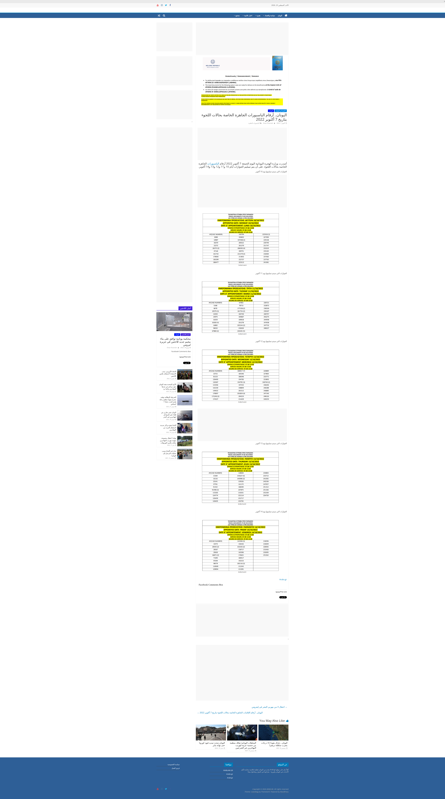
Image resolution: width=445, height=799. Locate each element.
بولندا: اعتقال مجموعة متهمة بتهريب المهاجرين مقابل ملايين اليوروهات (168, 440)
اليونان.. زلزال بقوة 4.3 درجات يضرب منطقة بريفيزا (274, 744)
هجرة (258, 15)
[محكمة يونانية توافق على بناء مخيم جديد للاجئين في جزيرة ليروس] (174, 313)
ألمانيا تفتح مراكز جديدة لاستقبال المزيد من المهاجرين (168, 427)
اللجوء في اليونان (281, 111)
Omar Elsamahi (268, 123)
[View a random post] (159, 15)
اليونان (280, 15)
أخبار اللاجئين (185, 334)
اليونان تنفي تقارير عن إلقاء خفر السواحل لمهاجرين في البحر (168, 414)
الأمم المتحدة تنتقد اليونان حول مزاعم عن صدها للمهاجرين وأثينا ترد (167, 386)
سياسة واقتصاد (270, 15)
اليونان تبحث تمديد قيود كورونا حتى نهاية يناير (212, 744)
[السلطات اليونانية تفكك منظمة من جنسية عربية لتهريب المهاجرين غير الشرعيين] (242, 726)
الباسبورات (213, 163)
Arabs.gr (283, 579)
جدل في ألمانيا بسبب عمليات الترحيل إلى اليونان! (169, 453)
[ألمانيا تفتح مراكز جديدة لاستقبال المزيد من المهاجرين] (184, 424)
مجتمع (238, 15)
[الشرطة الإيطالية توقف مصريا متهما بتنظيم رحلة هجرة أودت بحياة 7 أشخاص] (184, 396)
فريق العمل (176, 768)
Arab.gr (230, 778)
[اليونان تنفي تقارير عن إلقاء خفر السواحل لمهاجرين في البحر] (184, 411)
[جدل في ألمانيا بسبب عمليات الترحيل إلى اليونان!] (184, 450)
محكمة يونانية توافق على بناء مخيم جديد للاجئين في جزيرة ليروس (175, 341)
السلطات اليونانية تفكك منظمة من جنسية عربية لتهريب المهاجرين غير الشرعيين (243, 745)
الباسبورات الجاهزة (254, 123)
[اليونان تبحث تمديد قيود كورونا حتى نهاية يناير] (211, 726)
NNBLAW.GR (228, 770)
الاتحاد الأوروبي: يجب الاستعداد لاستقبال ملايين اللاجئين (167, 373)
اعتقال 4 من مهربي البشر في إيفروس (269, 706)
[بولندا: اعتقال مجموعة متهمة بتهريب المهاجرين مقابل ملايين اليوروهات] (184, 437)
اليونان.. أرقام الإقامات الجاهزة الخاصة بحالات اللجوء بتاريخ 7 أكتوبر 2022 (230, 712)
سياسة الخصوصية (174, 764)
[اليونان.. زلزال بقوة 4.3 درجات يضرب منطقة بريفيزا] (273, 726)
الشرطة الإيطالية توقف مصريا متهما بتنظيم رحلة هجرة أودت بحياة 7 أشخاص (168, 400)
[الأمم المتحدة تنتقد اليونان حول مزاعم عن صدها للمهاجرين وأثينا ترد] (184, 383)
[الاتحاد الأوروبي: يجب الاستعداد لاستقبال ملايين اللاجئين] (184, 370)
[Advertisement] (242, 38)
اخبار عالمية (248, 15)
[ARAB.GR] (286, 15)
